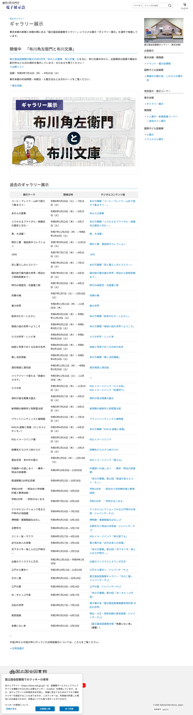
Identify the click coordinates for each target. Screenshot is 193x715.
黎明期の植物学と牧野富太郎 (105, 408)
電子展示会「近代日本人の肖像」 (108, 543)
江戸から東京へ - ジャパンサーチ (107, 569)
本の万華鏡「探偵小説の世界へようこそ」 (112, 326)
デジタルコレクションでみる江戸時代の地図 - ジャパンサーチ (112, 511)
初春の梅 (94, 295)
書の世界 (94, 305)
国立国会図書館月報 (103, 623)
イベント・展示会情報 (159, 63)
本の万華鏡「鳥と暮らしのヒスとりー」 (111, 264)
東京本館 (17, 85)
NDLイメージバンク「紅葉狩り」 (108, 390)
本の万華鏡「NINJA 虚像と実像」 (108, 429)
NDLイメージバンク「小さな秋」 (108, 386)
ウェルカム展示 (155, 139)
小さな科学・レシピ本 (102, 336)
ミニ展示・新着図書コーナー (162, 116)
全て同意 (69, 708)
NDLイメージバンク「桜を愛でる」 (109, 536)
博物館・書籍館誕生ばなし (104, 519)
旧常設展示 (18, 648)
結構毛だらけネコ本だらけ (104, 449)
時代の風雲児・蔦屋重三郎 (104, 285)
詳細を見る (11, 708)
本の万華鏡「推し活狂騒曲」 (105, 357)
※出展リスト (17, 66)
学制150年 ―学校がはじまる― (107, 501)
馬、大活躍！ (97, 233)
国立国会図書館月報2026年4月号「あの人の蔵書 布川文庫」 (43, 59)
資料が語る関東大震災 (102, 398)
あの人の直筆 (97, 213)
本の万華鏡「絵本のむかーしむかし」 (110, 316)
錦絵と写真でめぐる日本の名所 (106, 347)
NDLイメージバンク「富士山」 (106, 460)
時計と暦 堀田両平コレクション (108, 244)
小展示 (150, 134)
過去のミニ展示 (157, 121)
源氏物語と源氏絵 (99, 367)
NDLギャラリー (17, 18)
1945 (92, 254)
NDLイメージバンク (100, 439)
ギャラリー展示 (155, 104)
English (184, 8)
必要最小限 (45, 708)
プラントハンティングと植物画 (106, 419)
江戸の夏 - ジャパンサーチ (104, 586)
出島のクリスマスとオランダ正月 (108, 561)
